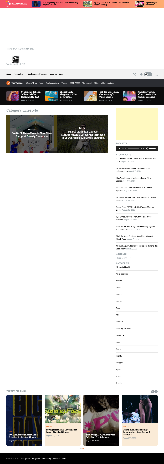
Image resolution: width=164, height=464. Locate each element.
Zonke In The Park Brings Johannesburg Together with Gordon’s (137, 432)
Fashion (119, 301)
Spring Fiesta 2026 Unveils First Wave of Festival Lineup (61, 431)
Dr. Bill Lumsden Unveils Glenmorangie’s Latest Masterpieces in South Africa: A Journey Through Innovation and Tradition (83, 136)
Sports (118, 370)
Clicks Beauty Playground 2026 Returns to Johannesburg (68, 96)
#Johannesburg (52, 83)
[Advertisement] (82, 27)
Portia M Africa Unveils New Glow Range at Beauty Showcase (32, 135)
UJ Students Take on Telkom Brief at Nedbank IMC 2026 (30, 94)
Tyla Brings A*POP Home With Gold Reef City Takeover (100, 436)
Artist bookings (122, 274)
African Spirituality (123, 267)
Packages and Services (37, 74)
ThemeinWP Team (59, 459)
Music (118, 342)
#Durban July (87, 83)
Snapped (119, 363)
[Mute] (147, 150)
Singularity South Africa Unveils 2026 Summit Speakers (146, 94)
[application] (137, 148)
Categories (18, 74)
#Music (41, 83)
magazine (120, 335)
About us (53, 74)
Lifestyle (31, 129)
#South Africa (31, 83)
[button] (152, 391)
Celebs (118, 288)
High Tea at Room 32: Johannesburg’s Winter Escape (109, 94)
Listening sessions (123, 328)
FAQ (61, 74)
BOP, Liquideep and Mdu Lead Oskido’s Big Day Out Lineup (23, 436)
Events (118, 294)
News (118, 349)
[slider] (152, 148)
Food (118, 308)
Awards (119, 281)
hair (117, 315)
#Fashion (64, 83)
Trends (118, 383)
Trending (119, 376)
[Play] (119, 150)
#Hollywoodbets (107, 83)
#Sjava (97, 83)
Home (8, 74)
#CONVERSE (75, 83)
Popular (119, 356)
